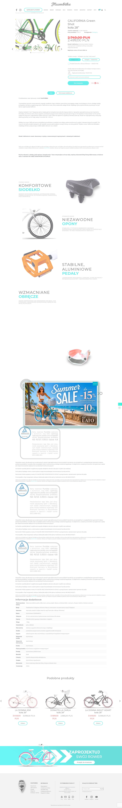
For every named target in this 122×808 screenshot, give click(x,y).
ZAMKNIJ (95, 383)
